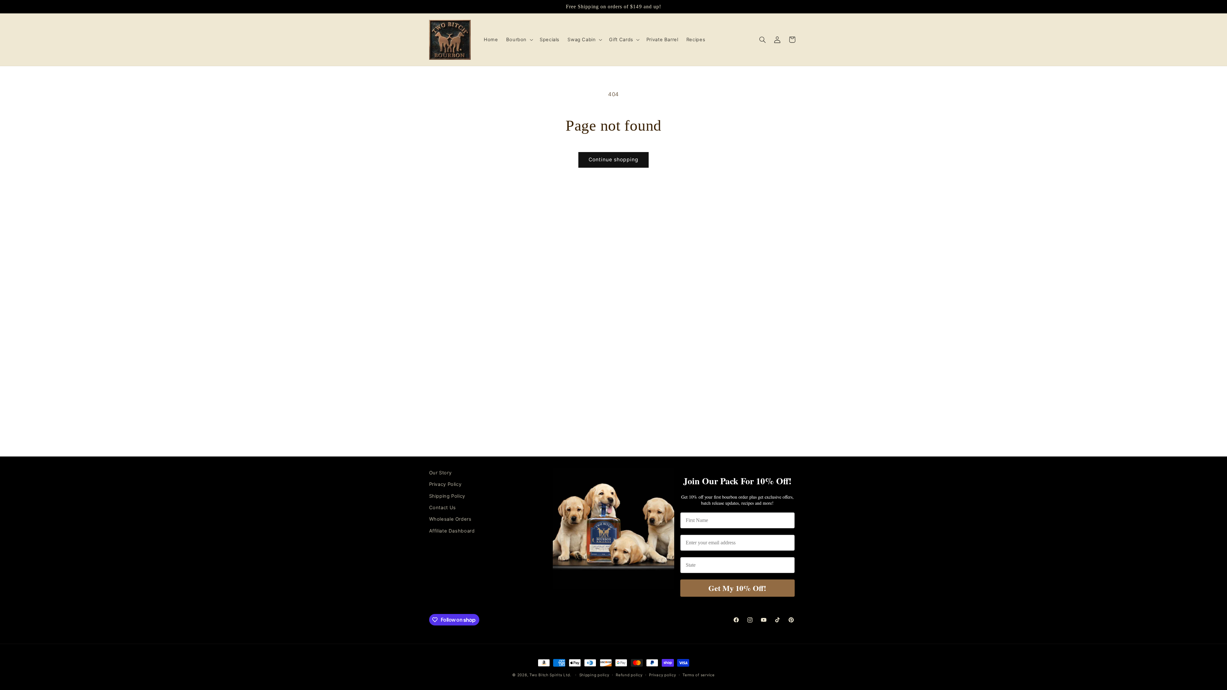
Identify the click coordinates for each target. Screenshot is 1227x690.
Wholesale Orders (450, 519)
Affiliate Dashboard (452, 531)
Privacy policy (662, 675)
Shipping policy (594, 675)
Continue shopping (614, 160)
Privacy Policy (445, 484)
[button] (519, 40)
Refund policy (629, 675)
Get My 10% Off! (737, 588)
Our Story (440, 473)
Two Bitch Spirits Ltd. (550, 675)
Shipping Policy (447, 496)
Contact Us (442, 507)
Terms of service (699, 675)
